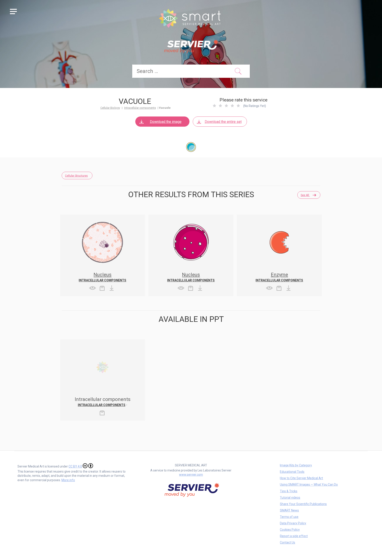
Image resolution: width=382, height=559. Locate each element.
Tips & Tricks (288, 491)
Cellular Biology (110, 107)
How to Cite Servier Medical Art (301, 478)
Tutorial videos (290, 497)
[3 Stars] (226, 105)
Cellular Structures (76, 175)
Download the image (165, 122)
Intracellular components (140, 107)
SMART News (289, 510)
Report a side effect (294, 536)
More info (68, 480)
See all (305, 195)
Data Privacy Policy (293, 523)
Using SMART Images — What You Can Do (309, 484)
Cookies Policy (290, 529)
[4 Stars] (232, 105)
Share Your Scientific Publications (303, 504)
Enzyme (279, 274)
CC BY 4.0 (75, 466)
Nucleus (102, 274)
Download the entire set (223, 122)
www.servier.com (191, 474)
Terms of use (289, 517)
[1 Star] (214, 105)
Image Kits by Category (296, 465)
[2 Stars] (220, 105)
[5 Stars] (238, 105)
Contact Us (287, 542)
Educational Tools (292, 471)
